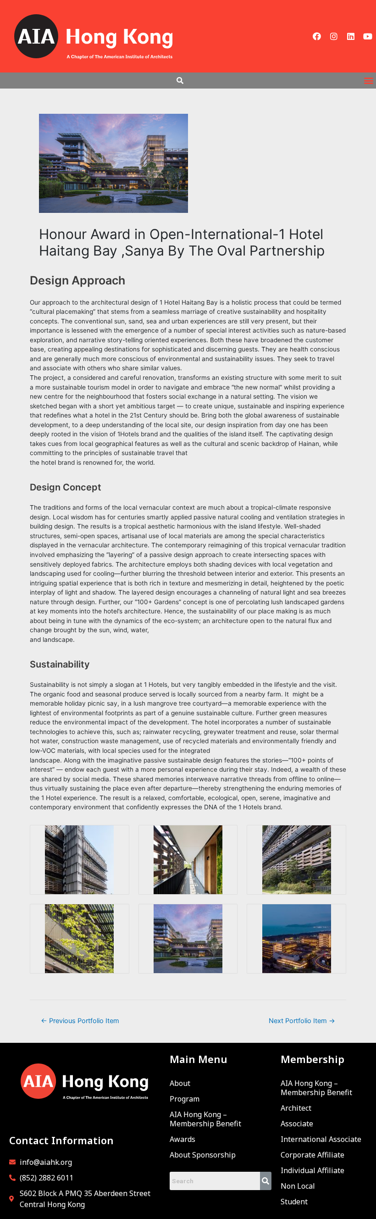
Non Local (298, 1186)
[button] (368, 80)
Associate (297, 1124)
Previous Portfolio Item (80, 1021)
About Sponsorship (203, 1155)
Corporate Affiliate (312, 1155)
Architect (296, 1108)
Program (184, 1099)
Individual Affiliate (312, 1170)
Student (294, 1202)
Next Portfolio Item (302, 1021)
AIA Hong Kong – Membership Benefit (205, 1119)
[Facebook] (317, 36)
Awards (182, 1139)
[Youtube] (367, 36)
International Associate (321, 1139)
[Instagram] (334, 36)
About (180, 1083)
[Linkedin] (351, 36)
